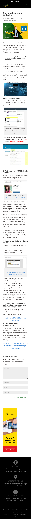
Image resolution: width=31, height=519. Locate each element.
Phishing (14, 20)
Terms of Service (22, 514)
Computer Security (7, 20)
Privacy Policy (14, 514)
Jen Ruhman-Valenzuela (9, 18)
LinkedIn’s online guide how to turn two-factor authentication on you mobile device (15, 345)
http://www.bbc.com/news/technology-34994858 (15, 197)
